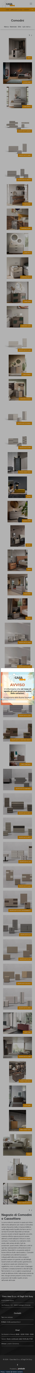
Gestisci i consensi (17, 1372)
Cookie (8, 1372)
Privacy (3, 1372)
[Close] (32, 670)
